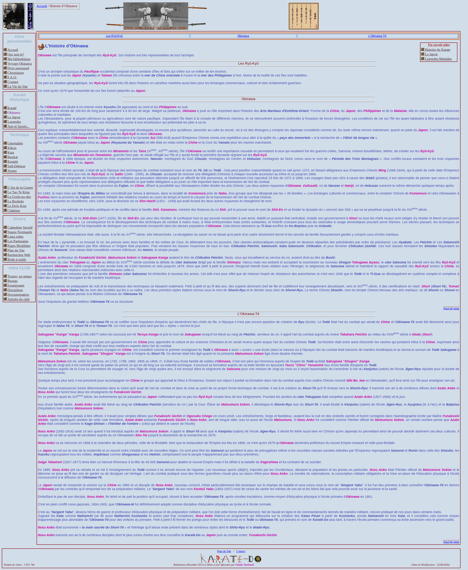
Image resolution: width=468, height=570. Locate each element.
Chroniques (15, 73)
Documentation (18, 295)
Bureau (12, 281)
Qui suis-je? (15, 54)
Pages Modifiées (18, 246)
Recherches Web (18, 255)
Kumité (12, 162)
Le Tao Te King (18, 192)
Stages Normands (19, 232)
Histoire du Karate (437, 50)
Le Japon (13, 117)
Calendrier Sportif (20, 227)
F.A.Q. (12, 77)
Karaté (11, 108)
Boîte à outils (16, 259)
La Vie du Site (17, 86)
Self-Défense (16, 166)
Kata (10, 152)
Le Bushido (15, 201)
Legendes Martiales (438, 59)
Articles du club (18, 299)
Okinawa (243, 36)
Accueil (41, 6)
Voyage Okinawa (19, 63)
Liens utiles (15, 237)
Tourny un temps (19, 276)
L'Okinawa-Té (377, 36)
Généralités (15, 143)
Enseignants (15, 285)
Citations (13, 210)
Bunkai (12, 157)
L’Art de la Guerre (20, 188)
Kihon (11, 148)
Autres (12, 171)
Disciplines (15, 290)
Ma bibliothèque (19, 59)
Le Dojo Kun (16, 206)
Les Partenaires (17, 241)
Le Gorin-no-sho (19, 197)
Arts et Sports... (18, 126)
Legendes (14, 122)
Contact (12, 82)
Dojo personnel (18, 68)
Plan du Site (15, 250)
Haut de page (451, 308)
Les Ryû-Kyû (114, 36)
